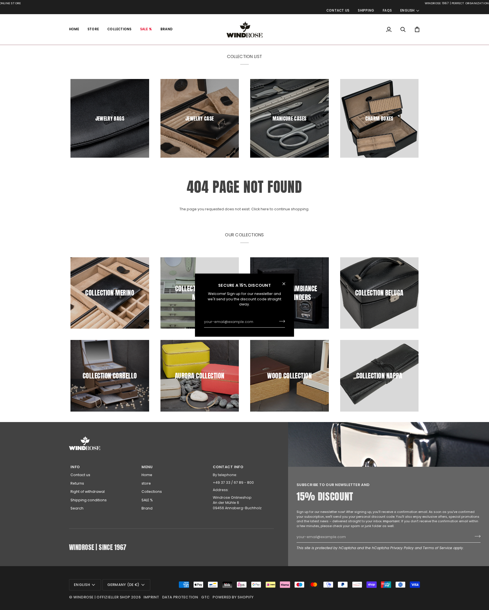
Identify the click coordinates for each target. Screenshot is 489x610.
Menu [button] (147, 467)
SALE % (147, 500)
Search (76, 508)
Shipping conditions (88, 500)
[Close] (286, 283)
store (146, 483)
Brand (147, 508)
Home (146, 474)
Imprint (151, 597)
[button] (93, 29)
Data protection (180, 597)
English (407, 10)
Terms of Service (437, 547)
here (265, 209)
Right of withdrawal (87, 491)
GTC (205, 597)
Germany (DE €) (123, 584)
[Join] (280, 321)
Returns (77, 483)
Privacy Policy (402, 547)
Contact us (80, 474)
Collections (151, 491)
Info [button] (75, 467)
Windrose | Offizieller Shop (101, 597)
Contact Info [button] (228, 467)
